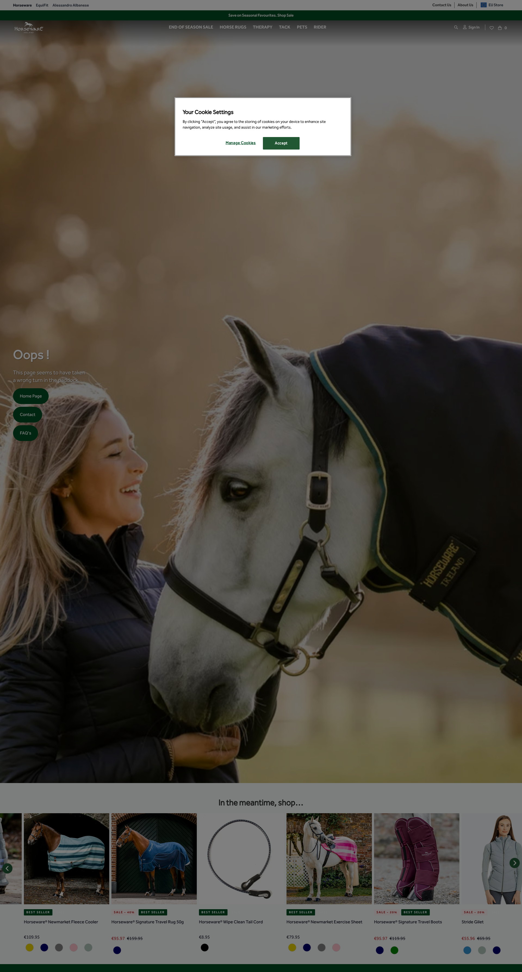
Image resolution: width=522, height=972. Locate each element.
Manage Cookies (241, 143)
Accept (281, 143)
